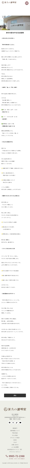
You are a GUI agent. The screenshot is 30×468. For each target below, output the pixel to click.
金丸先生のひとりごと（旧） (15, 449)
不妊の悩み (15, 433)
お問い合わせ (15, 445)
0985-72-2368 (17, 456)
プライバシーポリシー (15, 452)
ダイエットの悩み (15, 437)
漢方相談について (15, 430)
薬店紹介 (15, 428)
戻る (15, 395)
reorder (27, 3)
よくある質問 (15, 447)
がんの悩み (15, 435)
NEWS (15, 440)
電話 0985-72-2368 (15, 419)
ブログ (15, 442)
